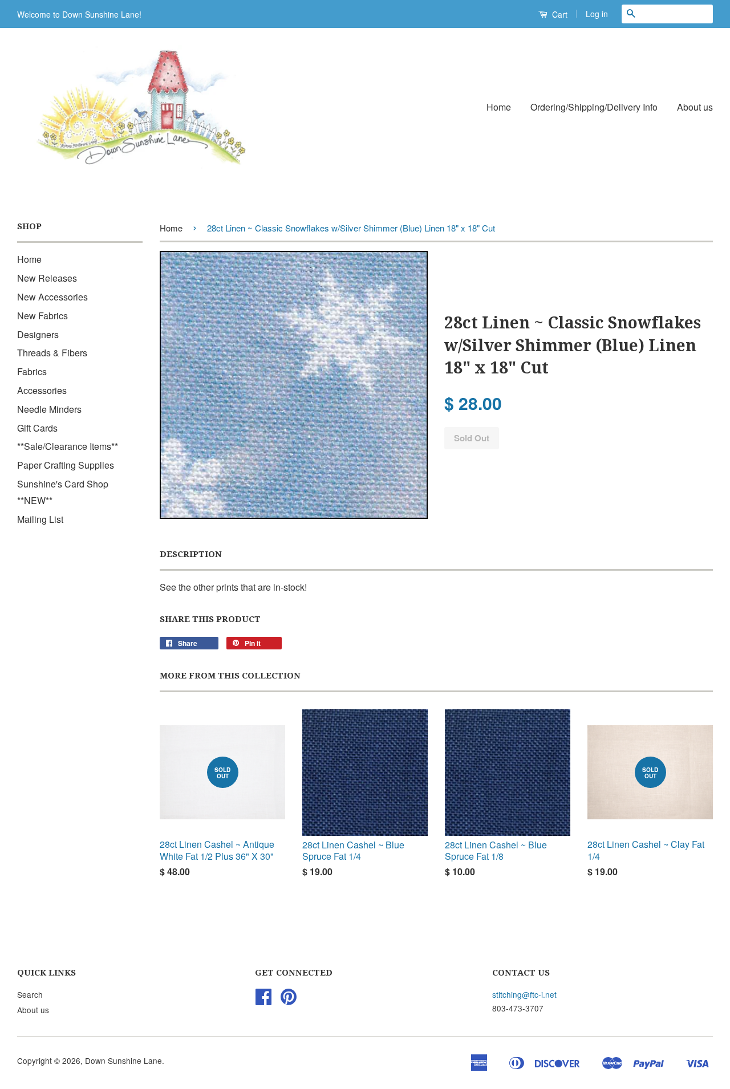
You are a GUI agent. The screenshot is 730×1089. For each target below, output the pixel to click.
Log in (597, 13)
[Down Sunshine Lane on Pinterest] (288, 1000)
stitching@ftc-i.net (524, 994)
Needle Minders (49, 409)
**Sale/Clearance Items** (67, 446)
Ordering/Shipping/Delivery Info (594, 106)
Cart (558, 14)
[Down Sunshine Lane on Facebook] (263, 1000)
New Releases (47, 278)
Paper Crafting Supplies (65, 465)
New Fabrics (42, 315)
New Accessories (52, 296)
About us (695, 106)
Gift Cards (37, 427)
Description (191, 554)
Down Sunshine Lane (123, 1060)
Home (498, 106)
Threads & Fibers (52, 352)
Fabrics (32, 371)
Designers (38, 334)
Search (30, 994)
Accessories (42, 390)
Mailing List (40, 519)
